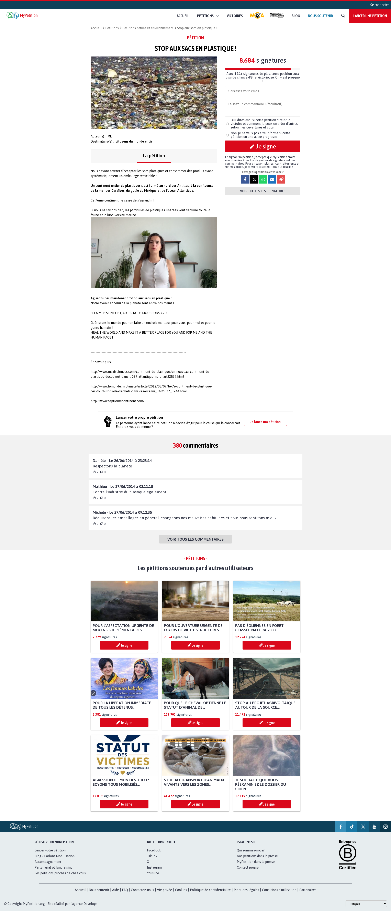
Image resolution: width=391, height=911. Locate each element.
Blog (296, 15)
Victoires (235, 15)
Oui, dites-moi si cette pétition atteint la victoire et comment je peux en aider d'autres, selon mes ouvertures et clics (264, 123)
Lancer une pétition (370, 15)
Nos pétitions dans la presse (257, 856)
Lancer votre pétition (50, 850)
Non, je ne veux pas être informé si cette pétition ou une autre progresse (260, 134)
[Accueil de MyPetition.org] (22, 16)
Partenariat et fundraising (53, 867)
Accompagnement (48, 861)
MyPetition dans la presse (256, 861)
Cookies (181, 890)
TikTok (152, 856)
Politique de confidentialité (210, 890)
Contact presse (248, 867)
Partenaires (307, 890)
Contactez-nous (142, 890)
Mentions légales (246, 890)
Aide (115, 890)
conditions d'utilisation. (278, 166)
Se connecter (379, 4)
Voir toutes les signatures (263, 191)
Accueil (183, 15)
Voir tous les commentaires (195, 539)
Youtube (153, 873)
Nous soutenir (320, 15)
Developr (90, 903)
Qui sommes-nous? (251, 850)
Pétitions (112, 28)
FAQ (125, 890)
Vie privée (164, 890)
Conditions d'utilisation (279, 890)
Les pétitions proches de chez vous (60, 873)
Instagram (154, 867)
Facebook (154, 850)
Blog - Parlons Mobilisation (55, 856)
